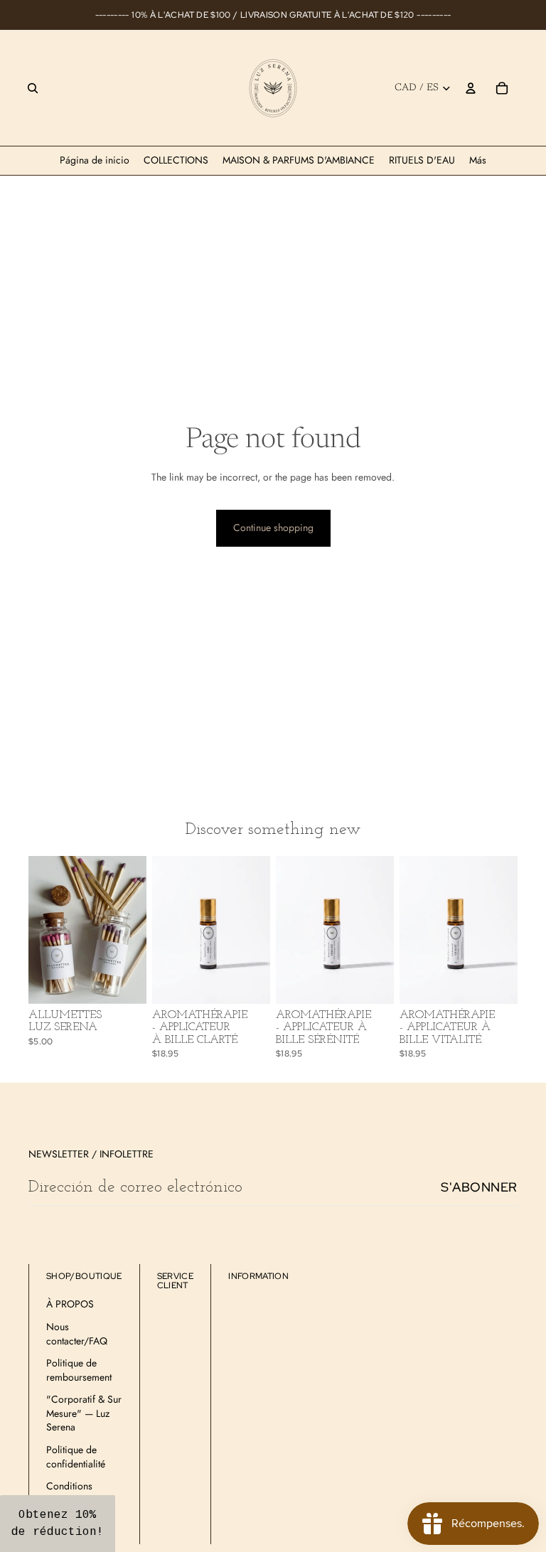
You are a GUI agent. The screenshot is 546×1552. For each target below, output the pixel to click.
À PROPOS (70, 1304)
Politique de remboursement (79, 1370)
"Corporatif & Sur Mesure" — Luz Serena (84, 1413)
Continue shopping (273, 527)
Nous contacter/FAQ (76, 1334)
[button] (57, 1523)
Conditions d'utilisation (70, 1493)
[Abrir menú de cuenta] (470, 88)
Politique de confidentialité (75, 1457)
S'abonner (479, 1187)
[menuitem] (477, 160)
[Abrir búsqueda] (32, 88)
